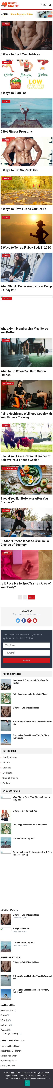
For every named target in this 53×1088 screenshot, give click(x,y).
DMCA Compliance (9, 1061)
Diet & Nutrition (9, 468)
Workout (6, 783)
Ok (27, 1083)
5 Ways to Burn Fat (13, 93)
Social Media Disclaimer (11, 1051)
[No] (49, 1078)
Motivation (8, 383)
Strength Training (10, 778)
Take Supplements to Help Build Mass (30, 694)
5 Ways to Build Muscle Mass (20, 54)
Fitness (6, 24)
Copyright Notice (8, 1065)
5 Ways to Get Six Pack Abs (19, 170)
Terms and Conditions (10, 1046)
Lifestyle (7, 63)
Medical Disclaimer (9, 1056)
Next (31, 597)
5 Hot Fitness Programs (17, 131)
